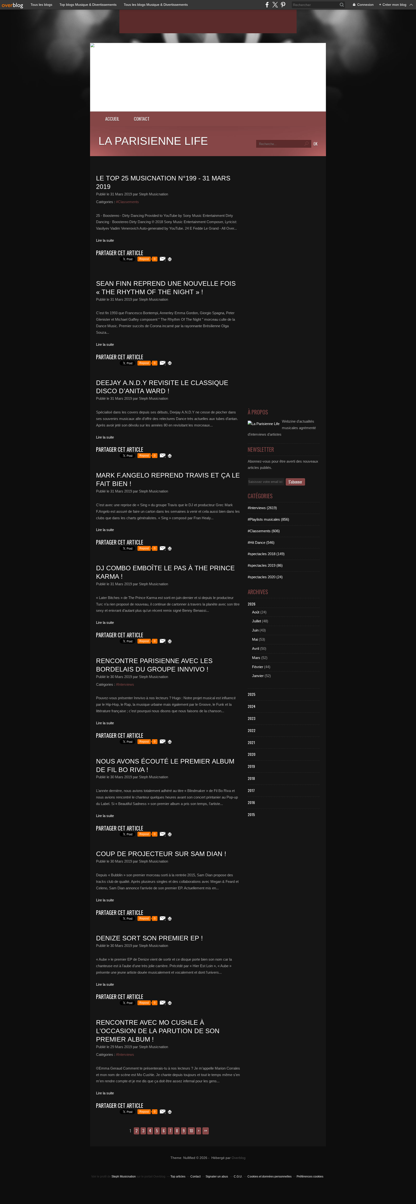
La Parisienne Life (153, 141)
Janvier (258, 676)
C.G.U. (238, 1176)
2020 (251, 754)
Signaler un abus (217, 1176)
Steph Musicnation (123, 1176)
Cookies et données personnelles (269, 1176)
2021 (251, 742)
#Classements (127, 202)
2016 (251, 802)
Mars (256, 658)
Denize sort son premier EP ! (149, 938)
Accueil (112, 118)
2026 (251, 603)
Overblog (239, 1158)
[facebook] (267, 4)
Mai (255, 639)
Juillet (256, 621)
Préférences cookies (310, 1176)
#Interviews (125, 684)
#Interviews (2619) (262, 508)
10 (191, 1131)
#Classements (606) (264, 531)
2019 (251, 766)
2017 (251, 790)
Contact (142, 118)
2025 (251, 694)
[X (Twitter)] (275, 4)
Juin (255, 630)
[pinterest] (283, 4)
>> (205, 1131)
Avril (255, 648)
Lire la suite (105, 240)
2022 (251, 730)
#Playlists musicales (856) (268, 519)
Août (255, 612)
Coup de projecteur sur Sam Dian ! (161, 854)
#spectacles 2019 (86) (265, 565)
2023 (251, 718)
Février (257, 667)
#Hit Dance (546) (261, 542)
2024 (251, 706)
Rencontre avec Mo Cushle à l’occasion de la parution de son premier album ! (158, 1031)
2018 (251, 778)
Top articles (177, 1176)
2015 (251, 814)
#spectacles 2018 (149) (266, 554)
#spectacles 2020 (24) (265, 577)
